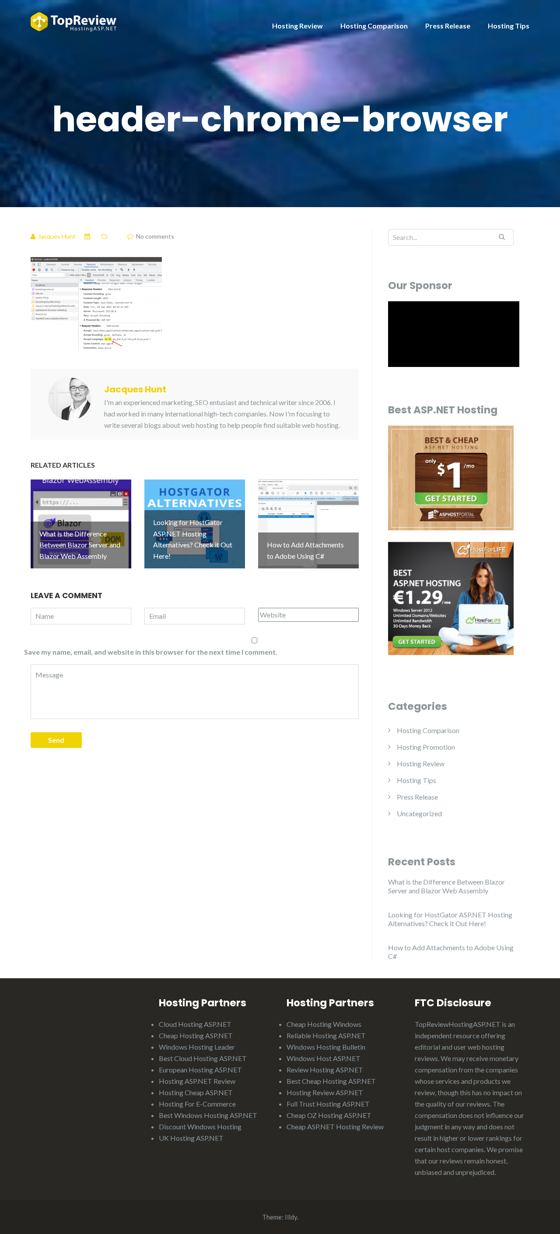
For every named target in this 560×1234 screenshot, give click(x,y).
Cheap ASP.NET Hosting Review (335, 1126)
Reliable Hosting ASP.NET (326, 1035)
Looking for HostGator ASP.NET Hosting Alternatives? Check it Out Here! (450, 918)
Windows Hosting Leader (197, 1047)
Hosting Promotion (426, 747)
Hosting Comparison (374, 25)
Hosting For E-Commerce (197, 1104)
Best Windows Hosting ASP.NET (208, 1115)
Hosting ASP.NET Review (197, 1081)
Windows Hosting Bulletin (326, 1047)
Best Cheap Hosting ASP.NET (331, 1081)
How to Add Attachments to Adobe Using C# (451, 951)
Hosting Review (297, 25)
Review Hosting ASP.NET (325, 1069)
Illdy (291, 1217)
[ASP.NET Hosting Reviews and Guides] (73, 21)
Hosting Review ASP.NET (325, 1092)
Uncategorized (419, 813)
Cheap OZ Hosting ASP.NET (329, 1115)
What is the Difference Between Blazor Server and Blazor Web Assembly (446, 886)
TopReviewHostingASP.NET (457, 1024)
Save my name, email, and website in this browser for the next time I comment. (150, 652)
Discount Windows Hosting (200, 1126)
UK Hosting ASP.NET (191, 1138)
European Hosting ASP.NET (200, 1069)
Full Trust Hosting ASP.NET (328, 1104)
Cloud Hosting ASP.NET (195, 1024)
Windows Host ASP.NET (323, 1058)
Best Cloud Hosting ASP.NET (203, 1058)
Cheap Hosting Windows (324, 1024)
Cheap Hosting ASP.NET (196, 1035)
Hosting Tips (508, 25)
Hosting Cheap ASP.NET (196, 1092)
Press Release (447, 25)
